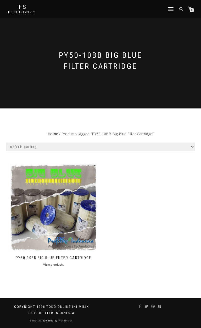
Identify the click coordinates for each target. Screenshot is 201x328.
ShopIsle (36, 320)
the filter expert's (21, 12)
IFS (21, 7)
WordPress (65, 320)
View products (53, 264)
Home (53, 133)
